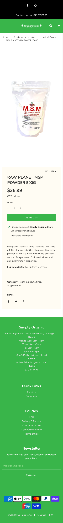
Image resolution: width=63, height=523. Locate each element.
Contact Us (31, 396)
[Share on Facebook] (8, 301)
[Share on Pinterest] (23, 301)
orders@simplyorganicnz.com (31, 362)
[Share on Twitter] (16, 301)
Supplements (20, 37)
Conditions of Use (31, 425)
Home (5, 37)
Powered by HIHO (45, 515)
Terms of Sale (32, 433)
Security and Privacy (31, 429)
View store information (22, 235)
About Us (31, 392)
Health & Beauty (49, 37)
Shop (34, 37)
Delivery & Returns (31, 421)
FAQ (31, 417)
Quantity (11, 202)
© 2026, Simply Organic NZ (20, 515)
